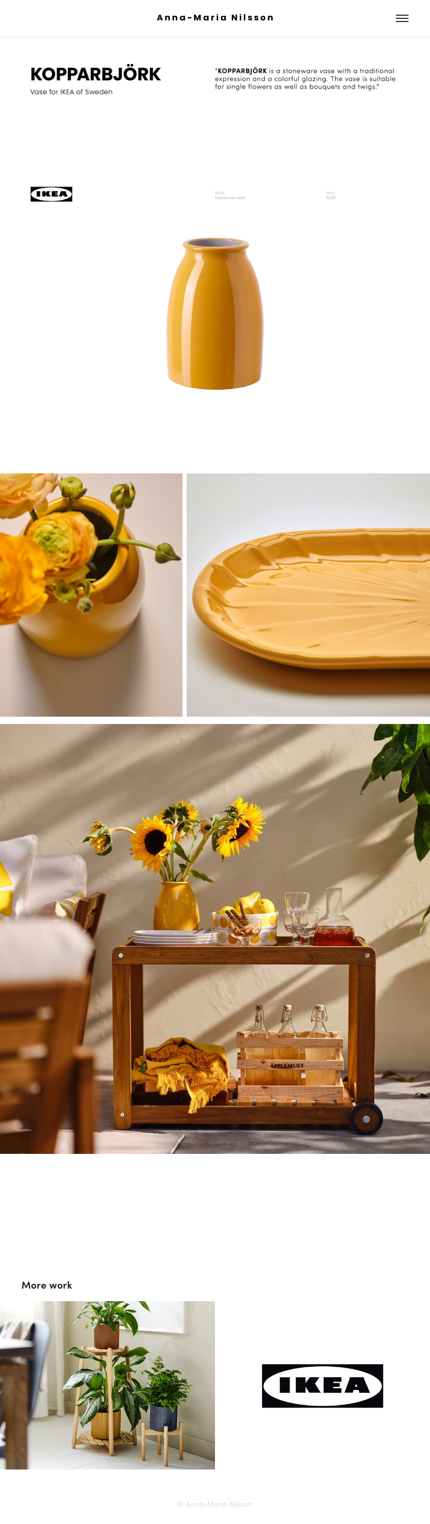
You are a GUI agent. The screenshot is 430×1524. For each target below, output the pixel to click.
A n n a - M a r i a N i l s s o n (215, 18)
